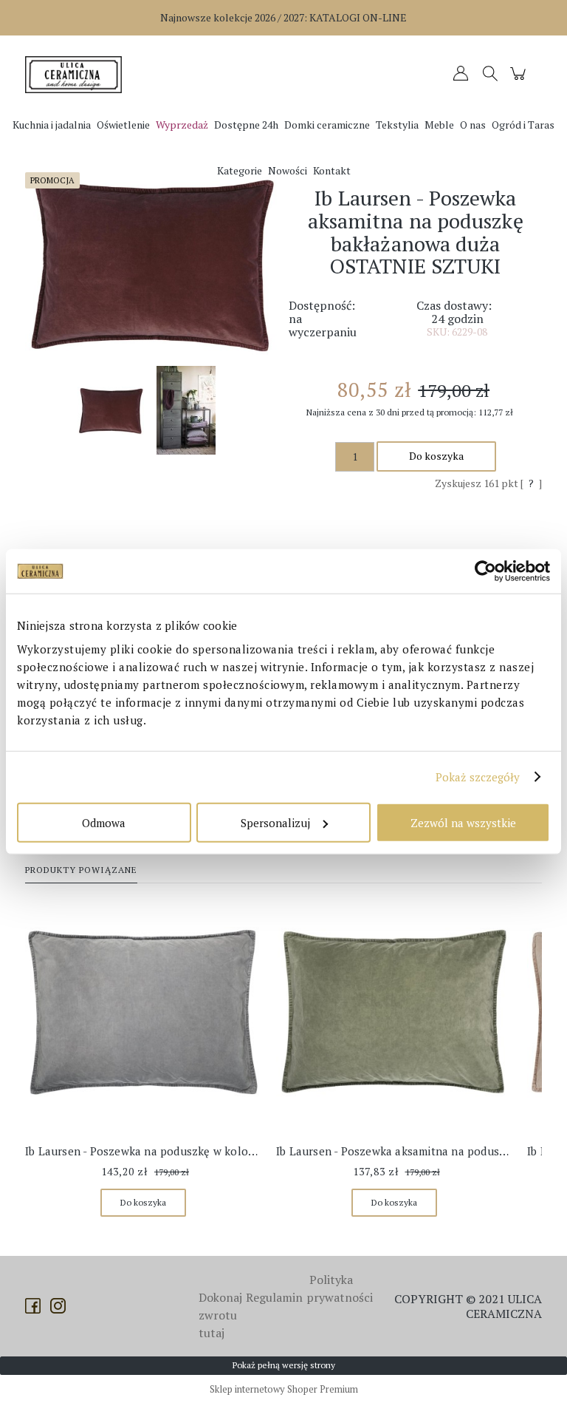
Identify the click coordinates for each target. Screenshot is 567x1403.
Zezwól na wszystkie (463, 822)
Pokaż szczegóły (478, 777)
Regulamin (274, 1297)
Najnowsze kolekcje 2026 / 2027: (283, 17)
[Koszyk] (520, 80)
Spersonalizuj (275, 822)
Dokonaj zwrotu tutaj (220, 1315)
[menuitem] (52, 124)
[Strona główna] (76, 74)
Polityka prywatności (339, 1288)
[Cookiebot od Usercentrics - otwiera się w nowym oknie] (485, 571)
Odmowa (104, 822)
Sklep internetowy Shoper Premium (284, 1389)
